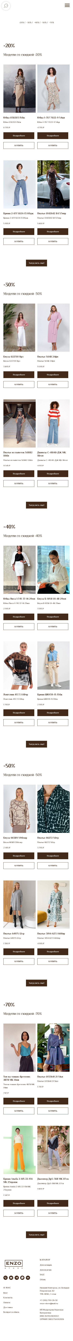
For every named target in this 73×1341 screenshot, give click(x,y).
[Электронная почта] (11, 1278)
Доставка (8, 1307)
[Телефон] (5, 1278)
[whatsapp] (22, 1278)
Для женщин (46, 1265)
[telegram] (17, 1278)
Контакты (7, 1297)
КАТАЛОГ (45, 1260)
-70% (51, 22)
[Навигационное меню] (67, 5)
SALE (42, 1274)
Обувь (42, 1279)
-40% (36, 22)
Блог (5, 1293)
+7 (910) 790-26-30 (49, 1300)
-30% (29, 22)
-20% (21, 22)
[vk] (28, 1278)
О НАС (7, 1287)
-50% (44, 22)
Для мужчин (45, 1270)
